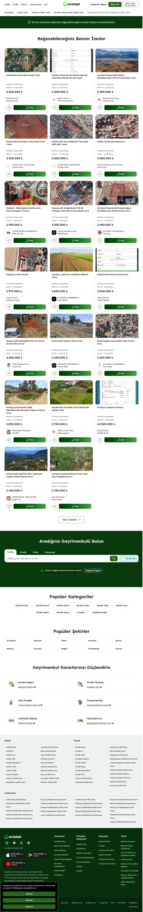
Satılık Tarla (22, 12)
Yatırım (24, 4)
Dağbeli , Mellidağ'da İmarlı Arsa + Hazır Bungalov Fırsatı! (24, 209)
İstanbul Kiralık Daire (84, 782)
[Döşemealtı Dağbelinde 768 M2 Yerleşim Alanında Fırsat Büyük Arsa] (71, 193)
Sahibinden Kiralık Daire (85, 800)
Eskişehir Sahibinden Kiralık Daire (123, 800)
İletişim (79, 866)
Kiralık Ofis (79, 774)
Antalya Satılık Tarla (41, 12)
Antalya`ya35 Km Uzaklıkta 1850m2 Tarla (70, 276)
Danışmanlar (36, 4)
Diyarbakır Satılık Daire (15, 782)
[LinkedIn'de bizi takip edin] (28, 842)
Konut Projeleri (12, 774)
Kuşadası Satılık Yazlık (50, 778)
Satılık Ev (10, 751)
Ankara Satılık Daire (14, 778)
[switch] (128, 558)
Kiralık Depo (80, 767)
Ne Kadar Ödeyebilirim (59, 865)
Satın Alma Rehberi (62, 846)
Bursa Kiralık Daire (117, 751)
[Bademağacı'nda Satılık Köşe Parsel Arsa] (117, 326)
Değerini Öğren (98, 4)
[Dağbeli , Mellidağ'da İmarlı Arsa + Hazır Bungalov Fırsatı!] (26, 193)
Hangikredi (103, 903)
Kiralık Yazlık (80, 763)
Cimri (113, 903)
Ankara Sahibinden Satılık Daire (19, 815)
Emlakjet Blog (59, 841)
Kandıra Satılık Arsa (49, 771)
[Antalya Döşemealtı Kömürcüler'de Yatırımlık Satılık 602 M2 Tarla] (71, 60)
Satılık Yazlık (11, 771)
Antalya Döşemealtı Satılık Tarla (69, 12)
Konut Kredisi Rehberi (63, 859)
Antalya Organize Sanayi (110, 407)
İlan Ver (115, 4)
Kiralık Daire (83, 605)
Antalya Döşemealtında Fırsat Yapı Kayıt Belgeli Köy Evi (70, 475)
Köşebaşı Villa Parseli (17, 274)
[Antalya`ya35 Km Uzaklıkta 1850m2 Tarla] (71, 259)
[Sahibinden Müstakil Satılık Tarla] (26, 60)
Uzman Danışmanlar (107, 864)
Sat (45, 4)
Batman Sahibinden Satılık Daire (19, 811)
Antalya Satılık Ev (48, 759)
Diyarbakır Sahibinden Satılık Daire (18, 805)
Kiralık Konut (42, 605)
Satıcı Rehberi (60, 850)
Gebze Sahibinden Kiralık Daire (123, 822)
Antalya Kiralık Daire (118, 747)
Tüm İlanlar (69, 519)
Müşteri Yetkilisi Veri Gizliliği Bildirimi (129, 876)
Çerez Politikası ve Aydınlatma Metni (128, 854)
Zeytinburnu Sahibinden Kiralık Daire (122, 816)
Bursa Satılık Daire (48, 751)
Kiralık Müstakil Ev (82, 771)
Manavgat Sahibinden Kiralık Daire (122, 809)
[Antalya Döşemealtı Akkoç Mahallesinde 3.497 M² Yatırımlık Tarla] (117, 60)
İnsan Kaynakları (83, 862)
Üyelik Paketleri (105, 855)
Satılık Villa (102, 605)
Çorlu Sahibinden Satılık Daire (53, 815)
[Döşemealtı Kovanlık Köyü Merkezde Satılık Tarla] (71, 392)
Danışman (50, 552)
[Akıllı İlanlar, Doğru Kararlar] (71, 4)
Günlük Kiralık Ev (82, 759)
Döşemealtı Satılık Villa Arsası (67, 341)
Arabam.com (90, 903)
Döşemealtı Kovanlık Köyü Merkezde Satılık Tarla (70, 408)
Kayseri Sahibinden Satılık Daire (19, 818)
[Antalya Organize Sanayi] (117, 392)
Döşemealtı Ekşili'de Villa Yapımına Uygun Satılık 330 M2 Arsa (24, 475)
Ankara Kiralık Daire (83, 778)
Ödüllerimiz (81, 849)
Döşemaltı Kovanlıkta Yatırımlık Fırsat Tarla (25, 143)
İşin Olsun (65, 903)
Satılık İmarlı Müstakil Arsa (111, 141)
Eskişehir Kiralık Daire (119, 755)
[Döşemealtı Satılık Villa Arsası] (71, 326)
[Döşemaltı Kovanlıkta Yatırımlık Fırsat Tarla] (26, 127)
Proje (35, 552)
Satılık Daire (63, 605)
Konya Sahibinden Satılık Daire (53, 800)
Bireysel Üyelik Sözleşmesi (127, 847)
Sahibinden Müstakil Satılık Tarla (23, 75)
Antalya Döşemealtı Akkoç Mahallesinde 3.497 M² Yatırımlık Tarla (116, 76)
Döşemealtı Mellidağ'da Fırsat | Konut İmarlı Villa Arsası (25, 342)
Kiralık (15, 4)
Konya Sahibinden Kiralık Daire (88, 811)
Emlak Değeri (59, 870)
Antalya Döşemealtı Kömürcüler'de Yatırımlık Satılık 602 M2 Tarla (69, 76)
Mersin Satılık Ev (47, 763)
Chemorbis (133, 907)
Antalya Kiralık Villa (118, 786)
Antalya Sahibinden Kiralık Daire (88, 815)
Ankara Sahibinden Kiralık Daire (88, 807)
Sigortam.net (77, 903)
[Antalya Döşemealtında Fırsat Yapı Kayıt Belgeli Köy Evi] (71, 459)
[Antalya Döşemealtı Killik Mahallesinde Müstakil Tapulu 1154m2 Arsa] (26, 392)
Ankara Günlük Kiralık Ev (120, 778)
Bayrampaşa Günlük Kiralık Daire (124, 759)
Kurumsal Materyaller (85, 858)
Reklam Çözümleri (83, 853)
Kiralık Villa (80, 755)
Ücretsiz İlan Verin (106, 850)
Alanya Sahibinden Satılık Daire (54, 811)
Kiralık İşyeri (63, 612)
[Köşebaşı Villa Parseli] (26, 259)
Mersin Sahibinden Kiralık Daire (123, 803)
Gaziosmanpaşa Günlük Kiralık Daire (123, 764)
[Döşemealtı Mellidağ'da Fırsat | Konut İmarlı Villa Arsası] (26, 326)
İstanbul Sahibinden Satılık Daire (54, 803)
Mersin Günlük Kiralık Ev (120, 774)
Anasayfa (9, 12)
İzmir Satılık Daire (48, 755)
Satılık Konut (21, 605)
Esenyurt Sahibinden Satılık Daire (54, 807)
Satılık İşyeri (42, 612)
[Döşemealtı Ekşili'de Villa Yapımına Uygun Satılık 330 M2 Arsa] (26, 459)
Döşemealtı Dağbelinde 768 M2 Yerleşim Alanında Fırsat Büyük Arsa (70, 209)
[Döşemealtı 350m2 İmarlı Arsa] (117, 259)
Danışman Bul (104, 841)
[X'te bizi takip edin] (21, 842)
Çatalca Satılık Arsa (49, 767)
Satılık (7, 4)
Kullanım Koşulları (128, 841)
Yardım (79, 871)
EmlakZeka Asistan (106, 859)
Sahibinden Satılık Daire (16, 800)
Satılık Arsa (122, 605)
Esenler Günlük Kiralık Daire (121, 770)
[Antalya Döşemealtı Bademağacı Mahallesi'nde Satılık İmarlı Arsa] (117, 193)
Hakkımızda (81, 844)
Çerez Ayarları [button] (127, 859)
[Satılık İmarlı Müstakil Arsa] (117, 127)
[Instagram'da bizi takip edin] (6, 842)
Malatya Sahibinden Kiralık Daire (89, 803)
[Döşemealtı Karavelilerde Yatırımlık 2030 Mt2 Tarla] (71, 127)
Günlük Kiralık (100, 612)
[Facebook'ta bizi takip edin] (14, 842)
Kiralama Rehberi (61, 855)
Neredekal (122, 903)
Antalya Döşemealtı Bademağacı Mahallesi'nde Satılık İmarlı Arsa (114, 209)
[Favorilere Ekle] (9, 107)
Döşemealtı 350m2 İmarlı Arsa (112, 274)
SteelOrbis (133, 903)
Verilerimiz (58, 875)
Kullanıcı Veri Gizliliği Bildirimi (129, 865)
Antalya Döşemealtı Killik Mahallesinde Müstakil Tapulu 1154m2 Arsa (25, 410)
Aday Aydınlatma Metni (128, 883)
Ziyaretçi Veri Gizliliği (129, 871)
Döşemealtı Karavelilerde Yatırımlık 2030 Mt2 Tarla (70, 143)
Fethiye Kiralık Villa (118, 782)
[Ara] (114, 558)
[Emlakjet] (12, 837)
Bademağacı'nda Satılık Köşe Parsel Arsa (115, 342)
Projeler (81, 612)
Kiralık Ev (79, 751)
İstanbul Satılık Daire (49, 747)
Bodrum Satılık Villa (49, 782)
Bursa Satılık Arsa (48, 774)
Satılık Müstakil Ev (13, 763)
